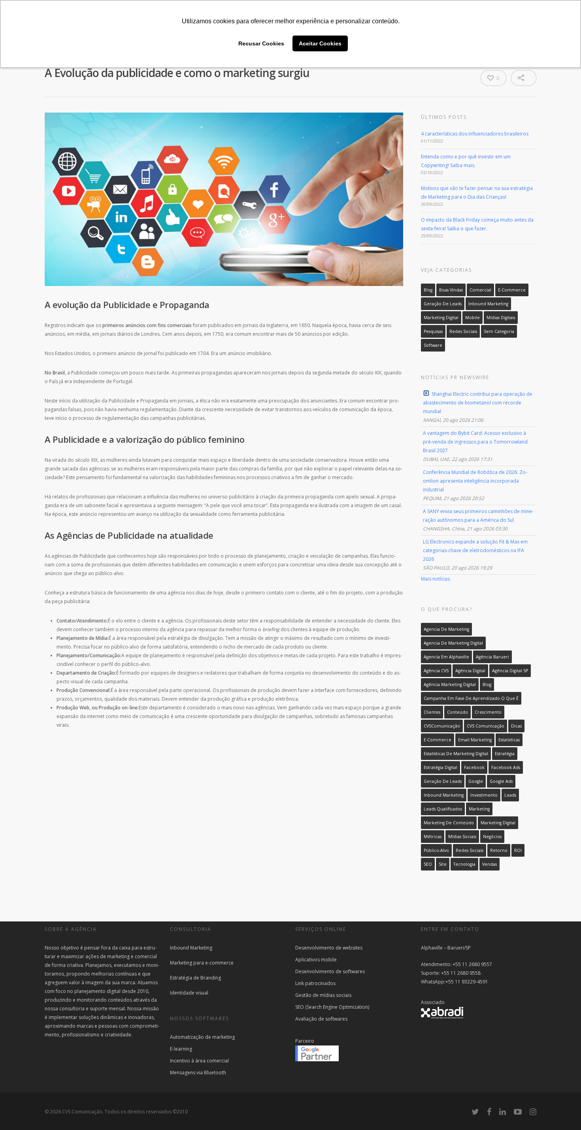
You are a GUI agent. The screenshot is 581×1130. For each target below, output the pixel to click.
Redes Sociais (463, 331)
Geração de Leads (443, 303)
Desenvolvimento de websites (328, 947)
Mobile (472, 317)
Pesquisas (433, 331)
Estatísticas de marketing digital (456, 753)
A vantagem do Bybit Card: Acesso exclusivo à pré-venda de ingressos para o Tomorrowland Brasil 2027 (475, 442)
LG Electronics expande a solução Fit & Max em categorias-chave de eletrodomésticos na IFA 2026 (475, 550)
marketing (479, 809)
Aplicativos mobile (316, 959)
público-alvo (436, 850)
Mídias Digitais (501, 317)
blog (487, 684)
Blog (428, 290)
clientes (432, 712)
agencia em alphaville (446, 657)
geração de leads (443, 781)
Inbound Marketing (488, 303)
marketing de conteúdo (449, 822)
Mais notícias (435, 578)
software (433, 345)
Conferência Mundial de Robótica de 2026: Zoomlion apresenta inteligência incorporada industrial (475, 481)
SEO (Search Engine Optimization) (332, 1007)
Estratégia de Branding (195, 977)
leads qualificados (443, 809)
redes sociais (469, 850)
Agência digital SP (510, 670)
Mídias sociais (462, 836)
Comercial (480, 290)
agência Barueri (492, 657)
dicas (516, 726)
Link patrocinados (315, 983)
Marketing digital (498, 822)
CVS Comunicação (485, 726)
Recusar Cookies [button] (261, 43)
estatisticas (509, 740)
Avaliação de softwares (321, 1018)
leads (510, 795)
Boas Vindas (451, 290)
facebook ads (505, 767)
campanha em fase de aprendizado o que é (471, 698)
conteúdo (457, 712)
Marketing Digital (441, 317)
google (475, 781)
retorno (498, 850)
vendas (489, 864)
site (443, 864)
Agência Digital (470, 670)
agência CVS (436, 670)
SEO (428, 864)
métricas (432, 836)
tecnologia (464, 864)
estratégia (505, 753)
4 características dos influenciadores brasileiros (474, 133)
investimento (484, 795)
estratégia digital (440, 767)
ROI (518, 850)
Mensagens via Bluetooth (198, 1072)
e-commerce (437, 740)
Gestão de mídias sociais (323, 995)
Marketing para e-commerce (202, 962)
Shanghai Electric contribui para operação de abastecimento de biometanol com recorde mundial (477, 403)
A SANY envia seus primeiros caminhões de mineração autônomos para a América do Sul (478, 515)
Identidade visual (189, 992)
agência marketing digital (450, 684)
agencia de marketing (446, 629)
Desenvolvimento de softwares (330, 971)
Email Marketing (475, 740)
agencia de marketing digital (453, 643)
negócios (492, 836)
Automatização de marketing (202, 1037)
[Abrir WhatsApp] (20, 1110)
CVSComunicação (442, 726)
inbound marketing (444, 795)
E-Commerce (512, 290)
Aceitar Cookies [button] (320, 43)
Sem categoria (499, 331)
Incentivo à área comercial (199, 1060)
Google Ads (501, 781)
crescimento (488, 712)
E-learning (181, 1048)
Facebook (474, 767)
